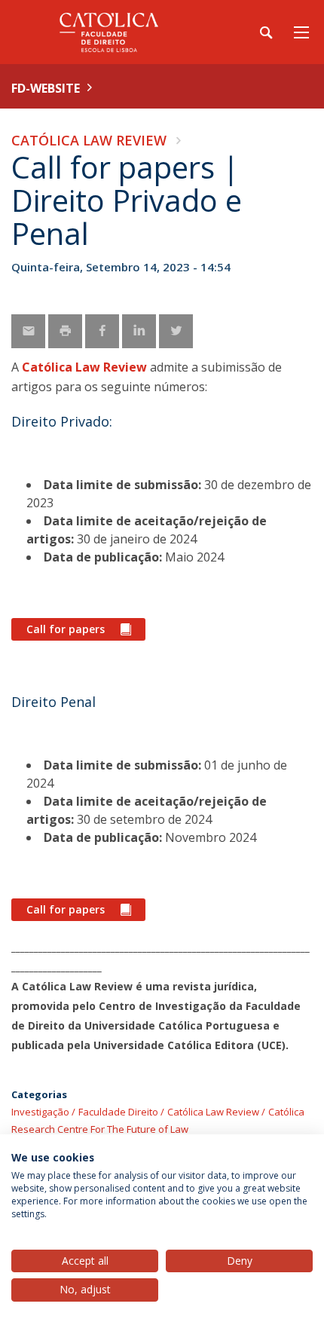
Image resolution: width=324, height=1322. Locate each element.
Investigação (40, 1111)
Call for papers (65, 629)
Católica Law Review (89, 140)
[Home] (105, 32)
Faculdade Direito (118, 1111)
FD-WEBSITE (45, 88)
